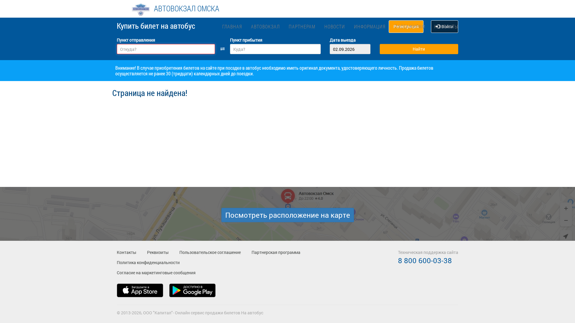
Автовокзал (265, 26)
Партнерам (302, 26)
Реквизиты (158, 252)
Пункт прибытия (246, 40)
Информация (369, 26)
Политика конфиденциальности (148, 262)
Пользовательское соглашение (210, 252)
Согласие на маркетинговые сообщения (156, 272)
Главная (232, 26)
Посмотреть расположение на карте (287, 215)
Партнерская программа (276, 252)
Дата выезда (343, 40)
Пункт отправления (136, 40)
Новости (334, 26)
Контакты (446, 26)
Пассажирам (409, 26)
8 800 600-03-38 (425, 260)
